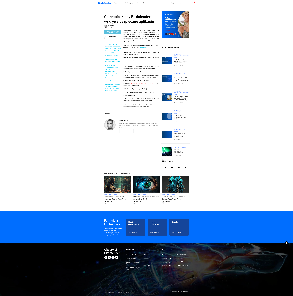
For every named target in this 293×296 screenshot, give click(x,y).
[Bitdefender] (104, 3)
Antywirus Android (166, 255)
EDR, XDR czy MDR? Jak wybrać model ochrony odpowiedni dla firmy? (181, 79)
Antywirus (165, 250)
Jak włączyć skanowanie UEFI (112, 84)
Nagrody (145, 261)
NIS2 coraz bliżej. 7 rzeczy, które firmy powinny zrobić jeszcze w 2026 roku (181, 135)
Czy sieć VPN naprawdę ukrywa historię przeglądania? (180, 118)
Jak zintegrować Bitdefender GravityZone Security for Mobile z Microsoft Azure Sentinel (112, 61)
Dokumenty (146, 269)
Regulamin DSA (128, 292)
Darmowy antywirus (181, 254)
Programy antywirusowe (182, 265)
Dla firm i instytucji (128, 3)
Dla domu (117, 3)
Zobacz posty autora (126, 131)
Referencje (120, 292)
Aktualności (177, 54)
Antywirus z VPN (180, 258)
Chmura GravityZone (131, 258)
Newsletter (146, 258)
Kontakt (187, 3)
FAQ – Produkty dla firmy (110, 13)
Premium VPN (179, 261)
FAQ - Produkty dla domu (180, 147)
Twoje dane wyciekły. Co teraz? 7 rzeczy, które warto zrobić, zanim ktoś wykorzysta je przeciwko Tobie (181, 100)
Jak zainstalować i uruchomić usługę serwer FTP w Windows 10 (112, 75)
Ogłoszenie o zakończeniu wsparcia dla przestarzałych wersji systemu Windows (112, 88)
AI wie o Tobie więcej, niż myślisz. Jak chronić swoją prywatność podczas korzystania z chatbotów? (181, 64)
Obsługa (179, 3)
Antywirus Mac (166, 262)
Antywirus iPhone (166, 258)
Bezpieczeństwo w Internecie (181, 56)
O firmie (165, 3)
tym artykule (143, 47)
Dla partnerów (141, 3)
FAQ (144, 254)
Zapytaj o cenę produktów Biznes (132, 263)
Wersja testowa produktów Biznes (133, 268)
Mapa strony (146, 265)
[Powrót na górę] (286, 243)
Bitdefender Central (131, 255)
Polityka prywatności (110, 292)
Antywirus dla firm (166, 265)
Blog (172, 3)
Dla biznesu (177, 75)
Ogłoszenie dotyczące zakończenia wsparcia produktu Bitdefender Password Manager (180, 153)
